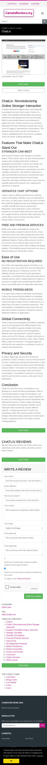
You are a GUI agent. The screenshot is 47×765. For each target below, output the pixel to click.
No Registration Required (16, 644)
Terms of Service (23, 579)
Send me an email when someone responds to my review (23, 573)
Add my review (33, 596)
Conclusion (11, 654)
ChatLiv (9, 622)
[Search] (44, 21)
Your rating (8, 524)
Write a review (12, 660)
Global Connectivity (14, 649)
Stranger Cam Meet (14, 633)
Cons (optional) (10, 546)
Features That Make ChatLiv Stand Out (22, 630)
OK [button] (11, 761)
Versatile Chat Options (15, 635)
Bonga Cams (11, 680)
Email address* (10, 486)
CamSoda (35, 4)
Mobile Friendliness (14, 646)
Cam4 (8, 685)
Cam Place (12, 4)
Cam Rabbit (11, 682)
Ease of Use (11, 641)
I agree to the (18, 579)
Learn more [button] (40, 755)
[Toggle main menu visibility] (42, 13)
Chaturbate (23, 4)
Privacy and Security (14, 652)
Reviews (13, 657)
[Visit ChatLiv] (23, 57)
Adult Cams (15, 28)
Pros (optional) (10, 533)
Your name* (9, 476)
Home (4, 28)
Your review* (9, 506)
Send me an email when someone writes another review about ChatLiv (20, 563)
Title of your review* (12, 496)
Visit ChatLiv (23, 665)
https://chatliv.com (9, 614)
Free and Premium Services (17, 638)
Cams (8, 688)
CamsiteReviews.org (18, 13)
